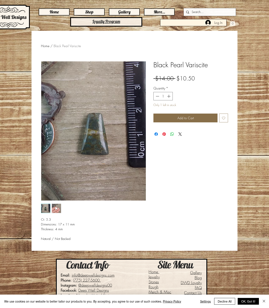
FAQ (198, 287)
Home (45, 46)
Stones (154, 281)
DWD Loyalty (191, 282)
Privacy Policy (172, 301)
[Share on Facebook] (156, 134)
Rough (153, 286)
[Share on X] (180, 134)
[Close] (263, 301)
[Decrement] (157, 96)
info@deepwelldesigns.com (93, 275)
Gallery (196, 272)
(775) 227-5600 (87, 280)
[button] (233, 22)
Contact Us (193, 292)
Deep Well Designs (93, 290)
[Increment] (169, 96)
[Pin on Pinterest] (164, 134)
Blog (198, 277)
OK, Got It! (248, 301)
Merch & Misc (160, 291)
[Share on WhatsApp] (172, 134)
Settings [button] (205, 301)
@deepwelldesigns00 (95, 285)
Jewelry (154, 276)
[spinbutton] (163, 96)
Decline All (225, 301)
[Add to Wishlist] (223, 118)
